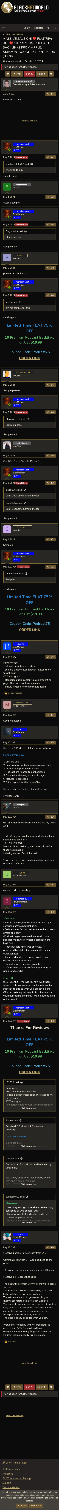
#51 (53, 539)
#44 (53, 224)
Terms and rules (11, 1487)
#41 (53, 94)
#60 (53, 1247)
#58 (53, 912)
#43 (53, 197)
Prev (18, 73)
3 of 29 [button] (29, 73)
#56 (53, 817)
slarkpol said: (12, 1158)
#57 (53, 884)
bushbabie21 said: (15, 1196)
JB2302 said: (12, 1082)
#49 (53, 455)
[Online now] (9, 149)
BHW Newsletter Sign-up (17, 1478)
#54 (53, 715)
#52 (53, 566)
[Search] (55, 28)
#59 (53, 1021)
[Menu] (3, 28)
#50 (53, 483)
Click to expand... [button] (30, 1108)
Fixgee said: (12, 1120)
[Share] (47, 94)
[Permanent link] (4, 347)
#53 (53, 657)
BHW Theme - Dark (16, 1462)
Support (7, 1482)
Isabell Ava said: (14, 489)
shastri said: (12, 302)
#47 (53, 385)
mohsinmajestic (14, 61)
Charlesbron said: (15, 573)
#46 (53, 295)
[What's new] (48, 28)
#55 (53, 742)
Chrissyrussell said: (15, 419)
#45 (53, 267)
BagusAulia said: (14, 231)
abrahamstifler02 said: (17, 164)
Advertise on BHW (29, 120)
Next (40, 73)
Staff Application (11, 1469)
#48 (53, 412)
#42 (53, 157)
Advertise (8, 1473)
